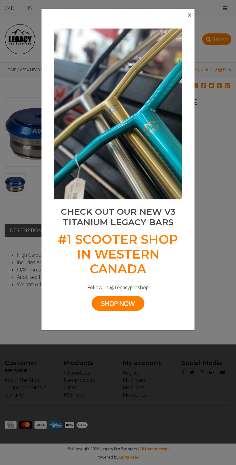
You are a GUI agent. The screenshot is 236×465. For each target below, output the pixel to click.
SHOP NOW (118, 303)
